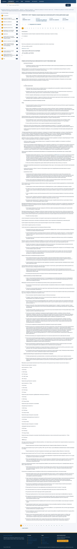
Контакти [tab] (41, 1)
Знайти (68, 5)
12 (47, 28)
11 (45, 28)
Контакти (30, 543)
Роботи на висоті (45, 537)
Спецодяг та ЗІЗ (45, 543)
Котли (43, 540)
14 (51, 525)
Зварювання (44, 542)
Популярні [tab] (27, 1)
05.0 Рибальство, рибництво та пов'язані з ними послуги (64, 9)
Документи (22, 9)
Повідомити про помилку (35, 24)
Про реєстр (30, 542)
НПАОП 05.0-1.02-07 (25, 48)
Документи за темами (32, 539)
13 (50, 28)
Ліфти (43, 539)
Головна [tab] (4, 1)
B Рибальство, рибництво (29, 9)
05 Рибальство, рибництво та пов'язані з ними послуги (43, 9)
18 (63, 28)
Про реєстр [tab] (34, 1)
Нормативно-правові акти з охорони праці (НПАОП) (10, 9)
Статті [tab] (17, 1)
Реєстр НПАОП (8, 535)
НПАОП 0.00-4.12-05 (58, 154)
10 (42, 28)
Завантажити (25, 528)
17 (60, 28)
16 (58, 28)
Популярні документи (32, 540)
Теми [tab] (22, 1)
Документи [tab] (11, 1)
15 (55, 28)
